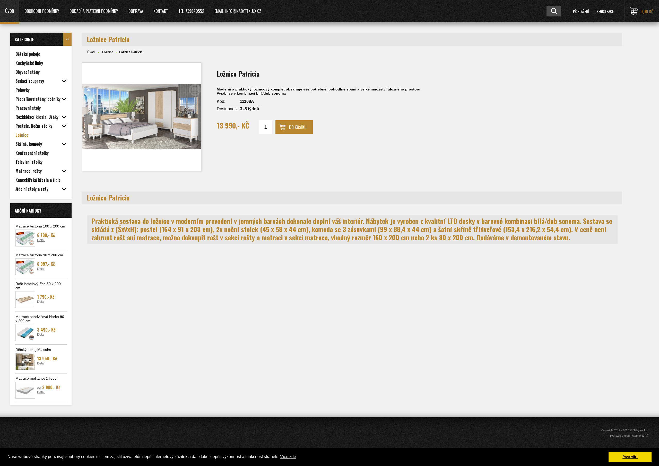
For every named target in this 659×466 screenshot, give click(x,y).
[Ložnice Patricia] (141, 116)
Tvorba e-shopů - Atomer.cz (627, 435)
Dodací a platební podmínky (94, 11)
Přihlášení (581, 11)
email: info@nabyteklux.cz (237, 11)
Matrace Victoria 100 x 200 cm (40, 226)
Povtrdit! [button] (630, 457)
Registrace (605, 11)
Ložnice (107, 52)
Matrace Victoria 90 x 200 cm (39, 255)
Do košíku (298, 127)
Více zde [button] (288, 456)
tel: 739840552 (191, 11)
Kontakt (160, 11)
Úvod (9, 11)
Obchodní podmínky (41, 11)
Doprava (135, 11)
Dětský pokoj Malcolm (33, 350)
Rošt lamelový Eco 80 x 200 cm (38, 286)
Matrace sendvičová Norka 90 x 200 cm (39, 319)
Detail (41, 240)
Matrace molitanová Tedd (36, 378)
